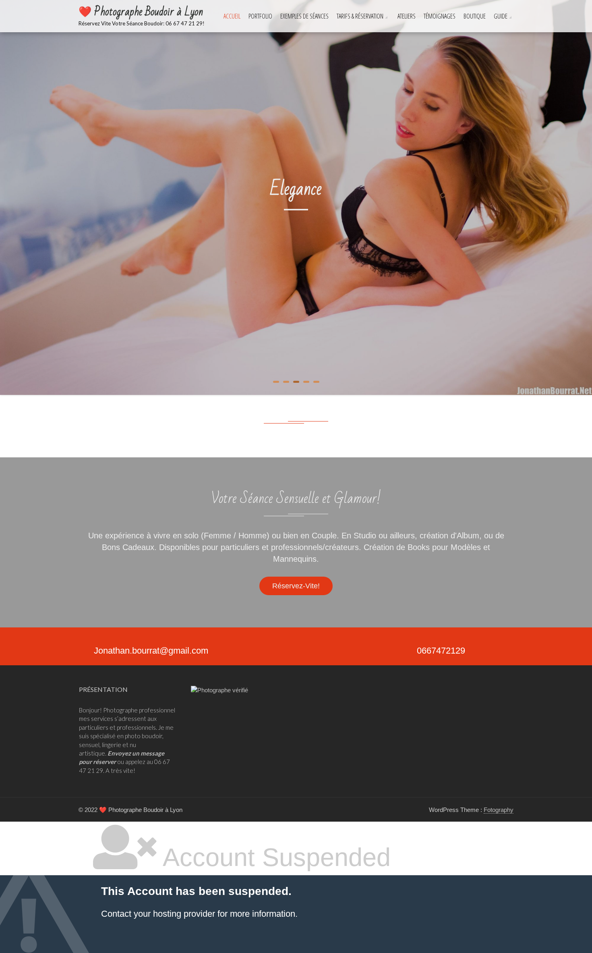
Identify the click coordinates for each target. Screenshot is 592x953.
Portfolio (260, 16)
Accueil (232, 16)
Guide (500, 16)
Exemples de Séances (304, 16)
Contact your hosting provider (158, 914)
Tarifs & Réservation (360, 16)
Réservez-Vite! (296, 586)
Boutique (475, 16)
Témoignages (439, 16)
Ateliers (406, 16)
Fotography (498, 809)
